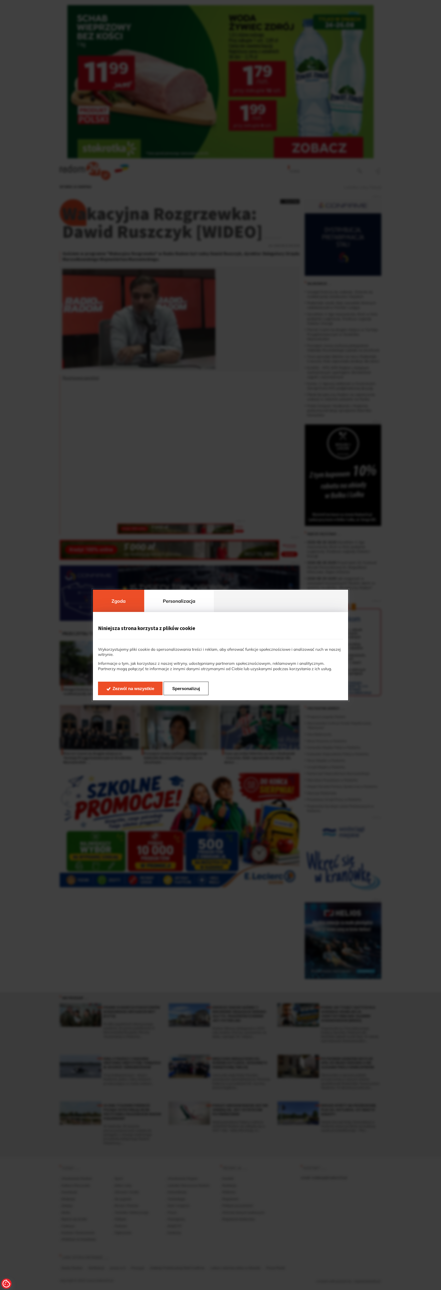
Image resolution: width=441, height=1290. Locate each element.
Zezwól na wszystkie (133, 688)
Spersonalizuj (186, 688)
